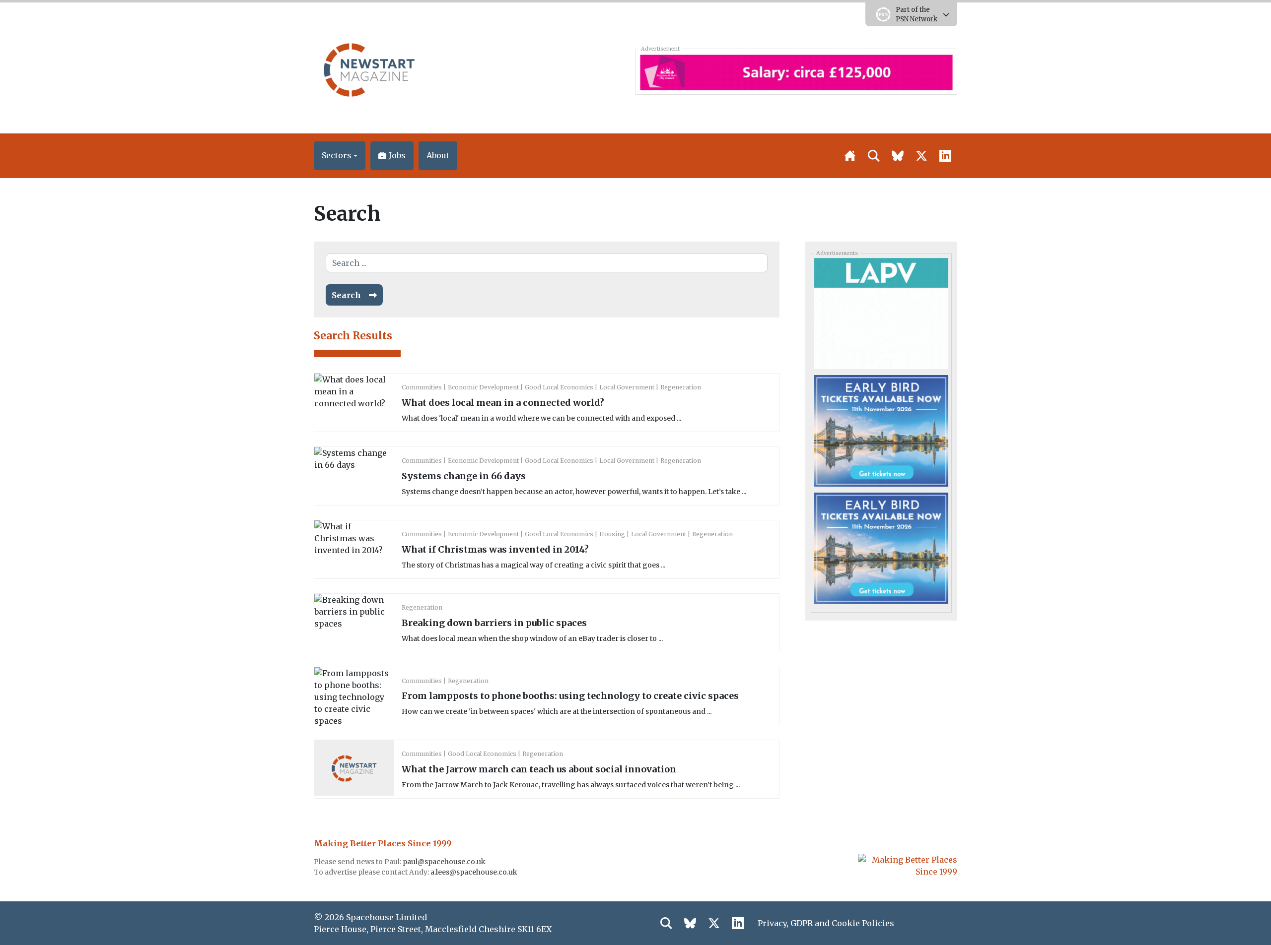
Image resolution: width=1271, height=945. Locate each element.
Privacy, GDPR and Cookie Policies (826, 923)
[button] (339, 155)
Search (346, 295)
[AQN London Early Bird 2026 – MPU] (881, 430)
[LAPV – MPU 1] (881, 313)
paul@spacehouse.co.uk (445, 861)
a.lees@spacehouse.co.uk (474, 872)
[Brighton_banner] (796, 71)
